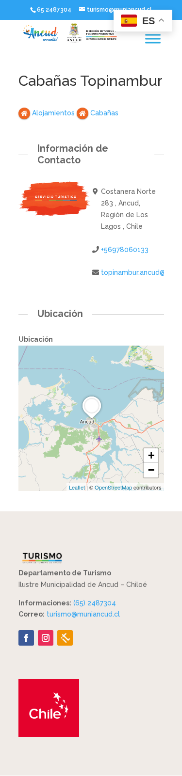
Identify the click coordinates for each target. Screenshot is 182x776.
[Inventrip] (65, 638)
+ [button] (151, 455)
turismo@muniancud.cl (83, 614)
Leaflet (77, 487)
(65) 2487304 (94, 603)
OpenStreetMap (113, 487)
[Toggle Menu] (153, 38)
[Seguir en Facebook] (26, 638)
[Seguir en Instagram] (45, 638)
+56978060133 (125, 249)
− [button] (151, 470)
